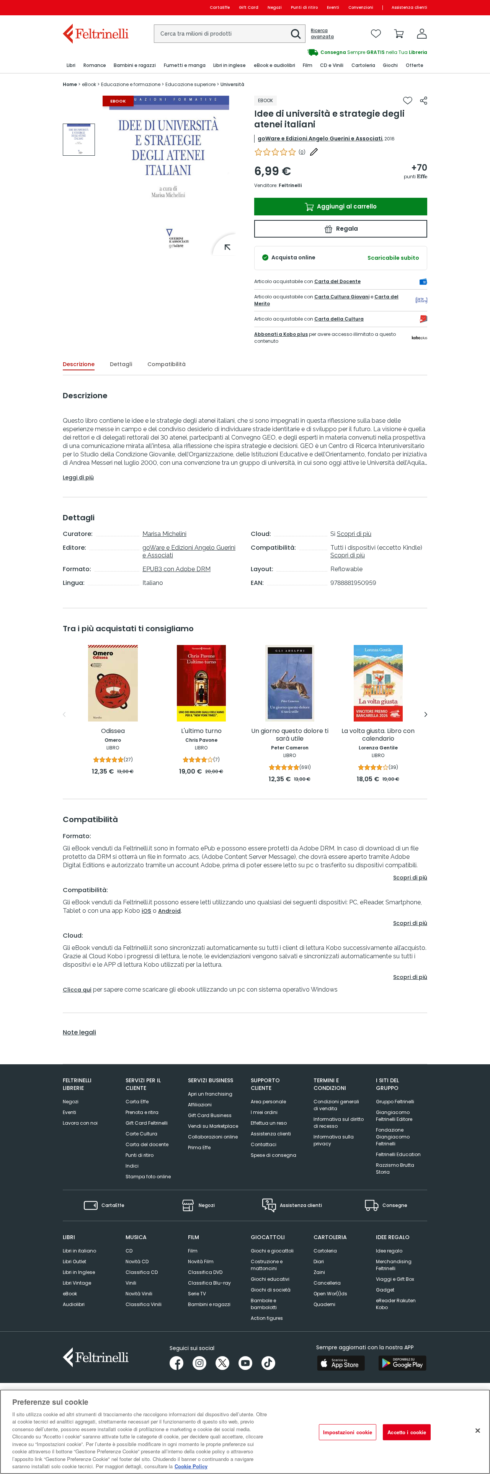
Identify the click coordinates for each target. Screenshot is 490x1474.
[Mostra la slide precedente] (64, 714)
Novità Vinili (139, 1293)
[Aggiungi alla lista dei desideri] (407, 100)
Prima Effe (199, 1147)
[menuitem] (71, 65)
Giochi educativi (270, 1279)
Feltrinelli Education (398, 1154)
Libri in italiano (79, 1251)
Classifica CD (142, 1272)
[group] (336, 52)
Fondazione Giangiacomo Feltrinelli (393, 1137)
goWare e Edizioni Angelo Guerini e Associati (320, 138)
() (302, 152)
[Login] (422, 34)
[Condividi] (423, 100)
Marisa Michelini (164, 533)
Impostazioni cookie (347, 1432)
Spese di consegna (273, 1155)
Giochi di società (271, 1290)
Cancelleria (327, 1283)
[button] (295, 34)
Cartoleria (325, 1251)
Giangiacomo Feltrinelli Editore (394, 1115)
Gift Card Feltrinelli (147, 1123)
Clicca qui (77, 990)
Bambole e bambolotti (264, 1304)
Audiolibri (74, 1304)
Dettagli (121, 364)
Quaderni (324, 1304)
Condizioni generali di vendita (336, 1105)
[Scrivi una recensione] (313, 151)
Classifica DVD (205, 1272)
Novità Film (201, 1261)
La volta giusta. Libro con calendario (378, 735)
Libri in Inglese (79, 1272)
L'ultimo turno (201, 731)
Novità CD (137, 1261)
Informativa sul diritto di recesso (339, 1122)
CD (129, 1251)
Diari (319, 1261)
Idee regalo (389, 1251)
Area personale (268, 1101)
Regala (346, 229)
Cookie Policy (191, 1466)
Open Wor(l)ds (330, 1293)
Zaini (319, 1272)
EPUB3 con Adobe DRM (176, 569)
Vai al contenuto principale (95, 7)
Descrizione (79, 364)
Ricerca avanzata (322, 34)
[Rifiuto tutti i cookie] (477, 1430)
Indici (132, 1166)
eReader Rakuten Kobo (396, 1304)
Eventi (333, 7)
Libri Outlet (74, 1261)
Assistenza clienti (409, 7)
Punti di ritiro (304, 7)
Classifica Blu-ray (209, 1283)
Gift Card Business (210, 1115)
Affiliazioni (200, 1104)
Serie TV (197, 1293)
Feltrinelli (290, 185)
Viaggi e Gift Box (395, 1279)
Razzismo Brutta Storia (395, 1168)
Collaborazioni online (213, 1137)
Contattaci (263, 1144)
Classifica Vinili (144, 1304)
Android (169, 911)
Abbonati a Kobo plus (281, 334)
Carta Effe (137, 1101)
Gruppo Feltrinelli (395, 1101)
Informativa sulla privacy (334, 1140)
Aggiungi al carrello (346, 206)
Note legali (79, 1032)
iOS (146, 911)
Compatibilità (166, 364)
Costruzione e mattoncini (267, 1265)
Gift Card (248, 7)
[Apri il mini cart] (399, 34)
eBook (70, 1293)
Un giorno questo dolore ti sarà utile (289, 735)
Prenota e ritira (142, 1112)
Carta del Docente (337, 281)
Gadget (385, 1290)
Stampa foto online (148, 1176)
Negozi (275, 7)
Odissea (113, 731)
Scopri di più (354, 533)
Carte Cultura (141, 1133)
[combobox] (229, 33)
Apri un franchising (210, 1094)
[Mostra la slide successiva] (426, 714)
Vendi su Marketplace (213, 1126)
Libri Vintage (77, 1283)
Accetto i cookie (406, 1432)
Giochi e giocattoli (272, 1251)
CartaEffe (220, 7)
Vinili (131, 1283)
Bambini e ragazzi (209, 1304)
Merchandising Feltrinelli (394, 1265)
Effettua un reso (269, 1123)
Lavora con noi (80, 1123)
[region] (245, 1431)
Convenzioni (360, 7)
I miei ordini (264, 1112)
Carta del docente (147, 1144)
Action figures (267, 1318)
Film (193, 1251)
